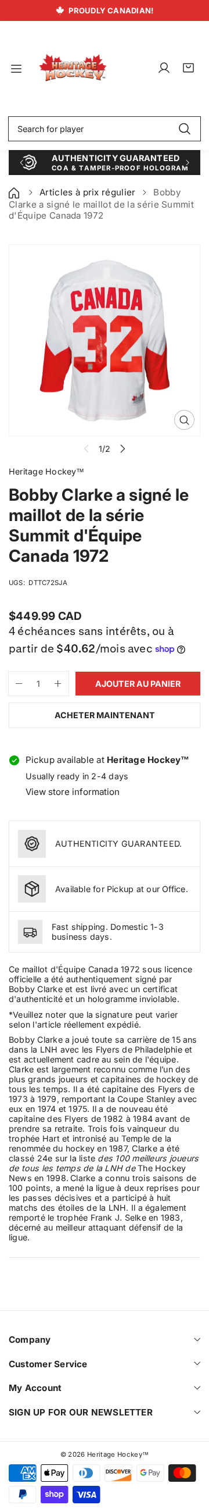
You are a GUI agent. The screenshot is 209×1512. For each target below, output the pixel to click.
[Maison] (15, 192)
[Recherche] (184, 129)
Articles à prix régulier (87, 192)
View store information (73, 791)
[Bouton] (21, 162)
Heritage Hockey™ (118, 1454)
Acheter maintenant (105, 715)
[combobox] (104, 129)
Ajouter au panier (138, 684)
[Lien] (73, 68)
